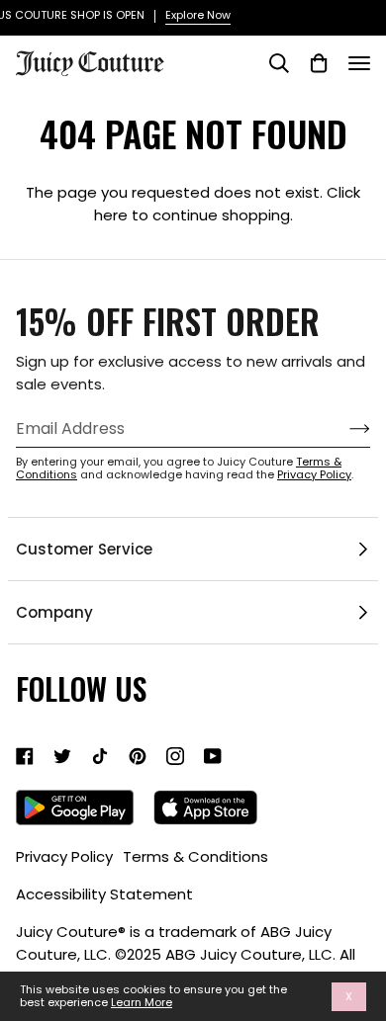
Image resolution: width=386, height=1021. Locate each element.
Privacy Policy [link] (64, 856)
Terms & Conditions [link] (195, 856)
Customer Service (84, 549)
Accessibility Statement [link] (104, 894)
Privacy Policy (314, 474)
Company (54, 612)
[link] (25, 756)
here (111, 215)
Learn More (141, 1002)
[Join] (344, 429)
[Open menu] (359, 63)
